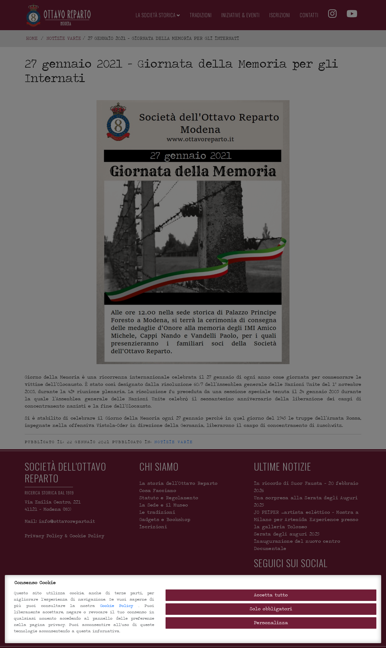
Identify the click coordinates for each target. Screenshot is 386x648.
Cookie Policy (119, 605)
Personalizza (271, 623)
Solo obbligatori (271, 609)
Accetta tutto (271, 595)
